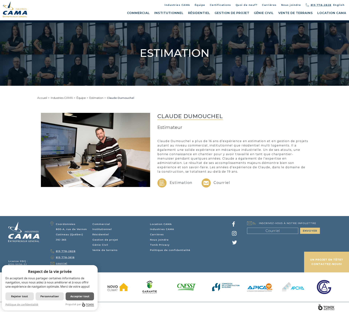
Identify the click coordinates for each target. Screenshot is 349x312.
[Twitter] (234, 243)
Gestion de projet (232, 13)
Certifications (220, 4)
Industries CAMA (177, 4)
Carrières (269, 4)
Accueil (42, 98)
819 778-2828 (321, 4)
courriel (61, 263)
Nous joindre (291, 4)
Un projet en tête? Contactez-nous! (326, 262)
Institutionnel (169, 13)
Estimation (96, 98)
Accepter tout (79, 296)
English (339, 4)
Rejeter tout (19, 296)
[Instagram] (234, 234)
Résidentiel (199, 13)
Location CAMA (331, 13)
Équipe (200, 4)
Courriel (221, 182)
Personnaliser (49, 296)
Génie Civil (264, 13)
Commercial (138, 13)
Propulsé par (73, 304)
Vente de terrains (295, 13)
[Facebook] (233, 225)
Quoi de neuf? (247, 4)
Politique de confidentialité (170, 250)
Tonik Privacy (160, 244)
